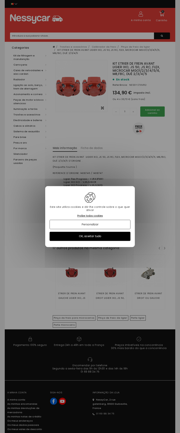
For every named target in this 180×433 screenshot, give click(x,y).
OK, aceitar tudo (90, 236)
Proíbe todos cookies (90, 215)
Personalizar (90, 225)
